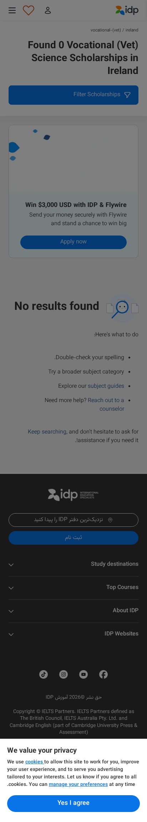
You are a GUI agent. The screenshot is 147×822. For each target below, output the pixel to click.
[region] (73, 780)
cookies (34, 762)
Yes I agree (73, 803)
